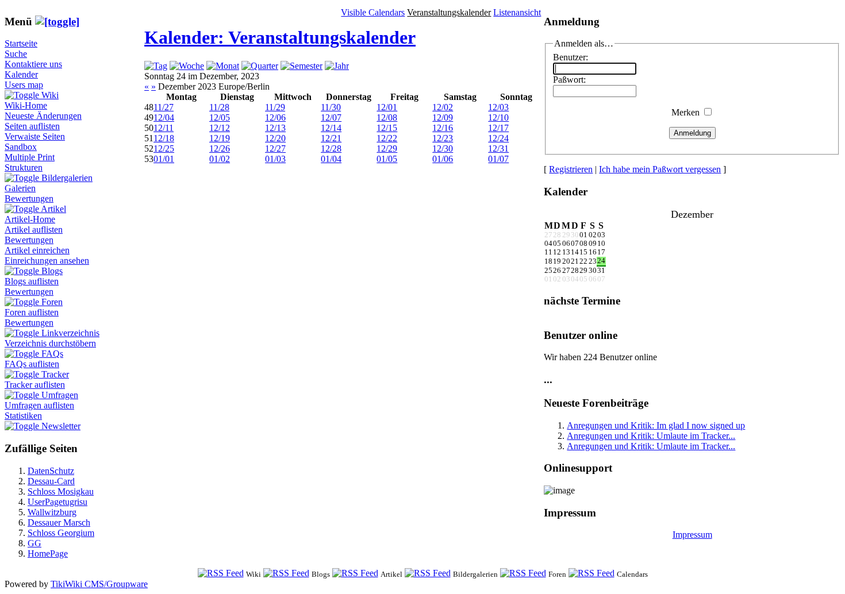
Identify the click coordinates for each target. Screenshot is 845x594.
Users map (24, 85)
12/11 (163, 128)
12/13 (275, 128)
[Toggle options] (23, 95)
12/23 (442, 138)
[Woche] (187, 66)
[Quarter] (259, 66)
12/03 (498, 107)
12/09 (442, 117)
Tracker (55, 374)
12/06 (275, 117)
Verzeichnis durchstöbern (50, 343)
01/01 (163, 159)
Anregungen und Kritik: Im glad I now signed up (656, 425)
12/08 (387, 117)
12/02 (442, 107)
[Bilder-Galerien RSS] (428, 573)
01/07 (498, 159)
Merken (685, 112)
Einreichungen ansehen (47, 260)
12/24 (498, 138)
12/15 (387, 128)
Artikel (53, 209)
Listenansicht (517, 12)
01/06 (442, 159)
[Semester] (301, 66)
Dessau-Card (51, 481)
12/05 (219, 117)
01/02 (219, 159)
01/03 (275, 159)
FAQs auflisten (32, 364)
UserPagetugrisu (57, 502)
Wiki (50, 95)
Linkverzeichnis (70, 333)
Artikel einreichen (37, 250)
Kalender (21, 74)
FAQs (52, 353)
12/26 (219, 148)
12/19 (219, 138)
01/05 (387, 159)
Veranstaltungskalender (449, 12)
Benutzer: (570, 57)
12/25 (163, 148)
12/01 (387, 107)
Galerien (20, 188)
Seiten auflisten (32, 126)
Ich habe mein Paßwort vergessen (660, 169)
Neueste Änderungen (43, 116)
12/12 (219, 128)
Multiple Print (30, 157)
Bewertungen (29, 198)
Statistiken (23, 416)
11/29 (275, 107)
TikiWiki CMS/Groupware (99, 584)
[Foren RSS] (523, 573)
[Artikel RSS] (355, 573)
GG (34, 543)
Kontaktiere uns (33, 64)
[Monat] (222, 66)
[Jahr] (337, 66)
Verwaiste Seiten (35, 136)
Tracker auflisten (35, 384)
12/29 (387, 148)
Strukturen (24, 167)
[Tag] (155, 66)
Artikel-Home (30, 219)
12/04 (163, 117)
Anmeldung (692, 133)
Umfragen (59, 395)
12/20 (275, 138)
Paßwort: (569, 79)
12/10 (498, 117)
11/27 (163, 107)
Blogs (52, 271)
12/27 (275, 148)
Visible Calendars (373, 12)
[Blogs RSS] (286, 573)
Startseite (21, 43)
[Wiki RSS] (221, 573)
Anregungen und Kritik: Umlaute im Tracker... (651, 436)
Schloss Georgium (61, 533)
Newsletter (60, 426)
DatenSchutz (51, 471)
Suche (16, 54)
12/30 (442, 148)
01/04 (331, 159)
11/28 (219, 107)
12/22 (387, 138)
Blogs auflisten (32, 281)
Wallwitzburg (52, 512)
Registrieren (571, 169)
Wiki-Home (26, 105)
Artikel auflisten (34, 229)
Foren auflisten (32, 312)
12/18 (163, 138)
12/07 (331, 117)
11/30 (331, 107)
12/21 (331, 138)
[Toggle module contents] (57, 22)
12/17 (498, 128)
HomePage (48, 553)
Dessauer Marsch (59, 522)
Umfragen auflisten (39, 405)
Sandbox (21, 147)
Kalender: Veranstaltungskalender (280, 37)
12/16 (442, 128)
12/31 (498, 148)
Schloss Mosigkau (61, 491)
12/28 (331, 148)
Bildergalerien (67, 178)
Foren (52, 302)
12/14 (331, 128)
